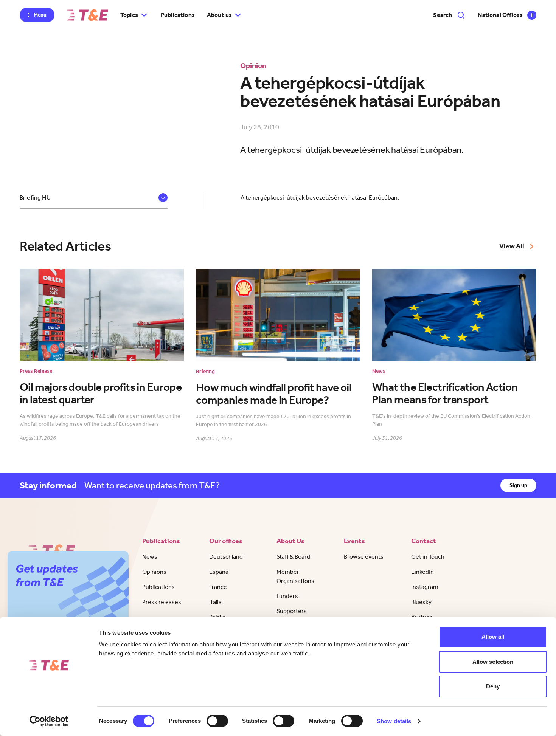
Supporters (291, 611)
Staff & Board (293, 556)
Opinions (154, 571)
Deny (493, 686)
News (149, 556)
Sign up (518, 485)
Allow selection (493, 662)
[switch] (217, 721)
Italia (215, 602)
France (218, 586)
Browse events (364, 556)
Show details (394, 721)
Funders (287, 596)
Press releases (161, 602)
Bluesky (421, 602)
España (218, 571)
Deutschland (226, 556)
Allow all (493, 637)
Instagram (424, 586)
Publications (178, 15)
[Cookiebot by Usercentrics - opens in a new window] (49, 721)
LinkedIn (422, 571)
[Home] (87, 15)
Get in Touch (427, 556)
